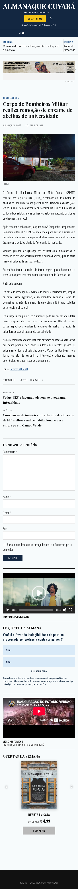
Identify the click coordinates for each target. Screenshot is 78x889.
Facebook (23, 380)
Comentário (10, 452)
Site (5, 529)
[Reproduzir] (7, 610)
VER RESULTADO (39, 671)
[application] (39, 593)
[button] (39, 593)
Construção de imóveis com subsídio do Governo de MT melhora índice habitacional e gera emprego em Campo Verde (38, 418)
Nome (7, 497)
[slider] (36, 610)
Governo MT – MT (19, 369)
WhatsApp (35, 380)
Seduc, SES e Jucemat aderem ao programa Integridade (34, 397)
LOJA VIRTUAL (35, 18)
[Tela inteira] (70, 610)
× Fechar (72, 69)
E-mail (7, 513)
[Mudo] (64, 610)
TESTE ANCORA (11, 97)
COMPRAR (39, 830)
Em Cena (8, 42)
